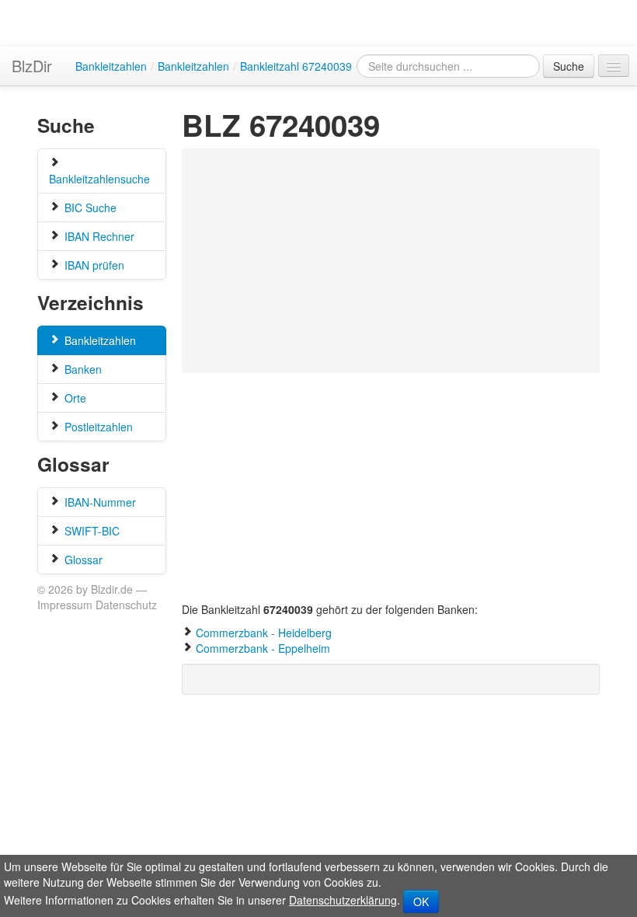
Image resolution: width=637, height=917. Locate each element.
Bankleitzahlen (98, 340)
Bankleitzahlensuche (99, 179)
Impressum (64, 604)
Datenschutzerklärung (343, 900)
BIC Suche (89, 207)
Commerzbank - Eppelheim (263, 648)
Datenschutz (126, 604)
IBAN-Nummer (98, 502)
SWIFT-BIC (90, 531)
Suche (568, 66)
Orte (73, 398)
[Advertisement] (367, 261)
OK (421, 901)
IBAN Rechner (97, 236)
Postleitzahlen (97, 426)
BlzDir (32, 65)
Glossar (82, 559)
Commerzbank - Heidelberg (264, 632)
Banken (81, 369)
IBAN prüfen (92, 265)
